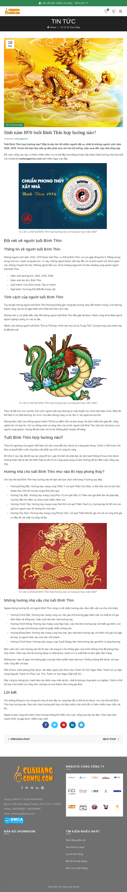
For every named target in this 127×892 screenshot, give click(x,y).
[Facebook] (45, 725)
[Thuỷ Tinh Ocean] (83, 791)
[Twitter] (54, 725)
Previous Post (20, 739)
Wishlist (107, 10)
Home (53, 27)
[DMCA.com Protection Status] (14, 820)
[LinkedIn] (72, 725)
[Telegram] (81, 725)
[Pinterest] (63, 725)
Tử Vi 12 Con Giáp (70, 27)
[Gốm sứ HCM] (94, 791)
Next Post (109, 739)
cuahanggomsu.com (30, 158)
